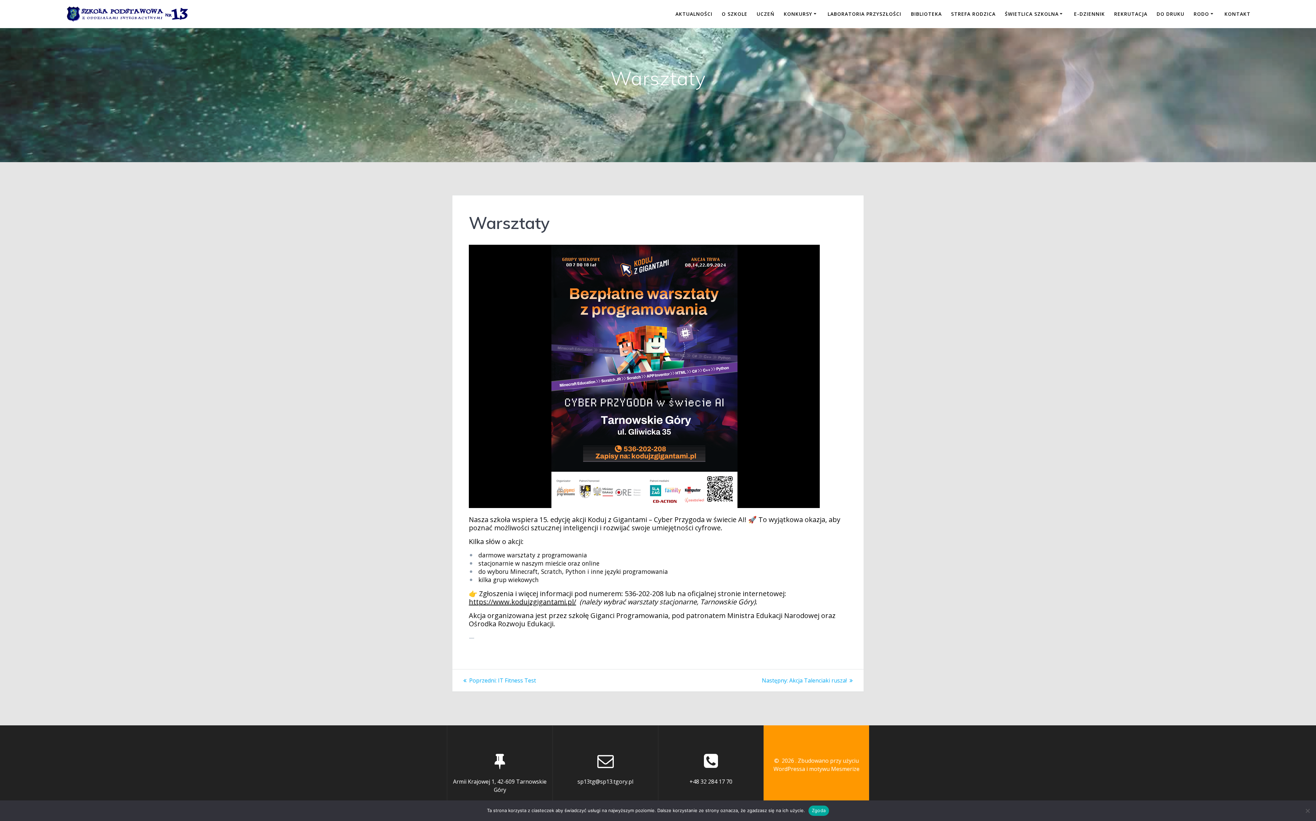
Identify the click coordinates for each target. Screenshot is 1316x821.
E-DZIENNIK (1089, 14)
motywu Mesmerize (834, 769)
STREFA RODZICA (973, 14)
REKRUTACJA (1130, 14)
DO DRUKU (1170, 14)
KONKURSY (798, 14)
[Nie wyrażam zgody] (1307, 810)
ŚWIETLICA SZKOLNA (1032, 14)
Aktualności (693, 14)
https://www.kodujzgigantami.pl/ (522, 601)
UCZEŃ (766, 14)
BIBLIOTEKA (926, 14)
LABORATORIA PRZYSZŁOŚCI (864, 14)
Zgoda (819, 810)
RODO (1201, 14)
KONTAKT (1237, 14)
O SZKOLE (734, 14)
